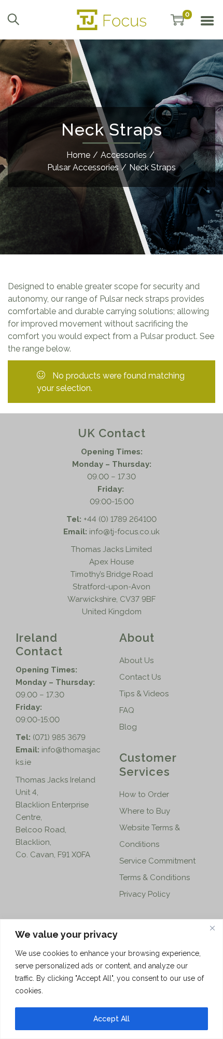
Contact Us (140, 677)
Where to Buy (144, 811)
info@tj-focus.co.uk (124, 531)
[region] (111, 979)
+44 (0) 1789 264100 (120, 519)
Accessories (124, 155)
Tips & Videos (144, 693)
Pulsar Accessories (83, 167)
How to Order (144, 794)
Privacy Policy (144, 894)
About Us (136, 660)
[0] (177, 19)
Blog (128, 727)
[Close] (212, 928)
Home (78, 155)
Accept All (111, 1019)
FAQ (126, 710)
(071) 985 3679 (59, 737)
